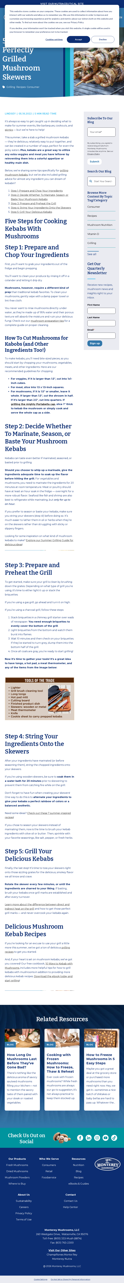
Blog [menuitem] (79, 1171)
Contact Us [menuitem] (70, 1201)
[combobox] (101, 181)
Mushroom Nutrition (99, 225)
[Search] (112, 181)
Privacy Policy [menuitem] (23, 1213)
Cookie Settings (40, 1279)
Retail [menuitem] (49, 1171)
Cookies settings (54, 39)
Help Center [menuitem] (70, 1207)
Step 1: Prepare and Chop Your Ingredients (37, 190)
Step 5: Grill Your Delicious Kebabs (31, 212)
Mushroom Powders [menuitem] (17, 1177)
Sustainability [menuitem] (24, 1201)
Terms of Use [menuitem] (24, 1219)
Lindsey (11, 113)
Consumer (33, 87)
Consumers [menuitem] (49, 1165)
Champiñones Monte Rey (62, 1254)
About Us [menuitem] (24, 1194)
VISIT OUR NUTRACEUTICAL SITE (62, 3)
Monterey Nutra (62, 1258)
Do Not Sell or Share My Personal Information (70, 1279)
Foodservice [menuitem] (49, 1177)
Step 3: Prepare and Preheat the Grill (33, 203)
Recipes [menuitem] (78, 1177)
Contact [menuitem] (70, 1194)
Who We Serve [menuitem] (49, 1158)
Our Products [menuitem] (17, 1158)
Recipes (21, 87)
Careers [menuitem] (23, 1207)
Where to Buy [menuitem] (17, 1183)
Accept (78, 39)
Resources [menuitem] (78, 1158)
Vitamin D (93, 234)
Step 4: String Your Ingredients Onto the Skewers (41, 207)
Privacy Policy (93, 154)
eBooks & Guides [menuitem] (79, 1183)
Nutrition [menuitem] (78, 1165)
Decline (103, 39)
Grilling (11, 87)
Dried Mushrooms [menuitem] (17, 1171)
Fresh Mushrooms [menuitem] (17, 1165)
